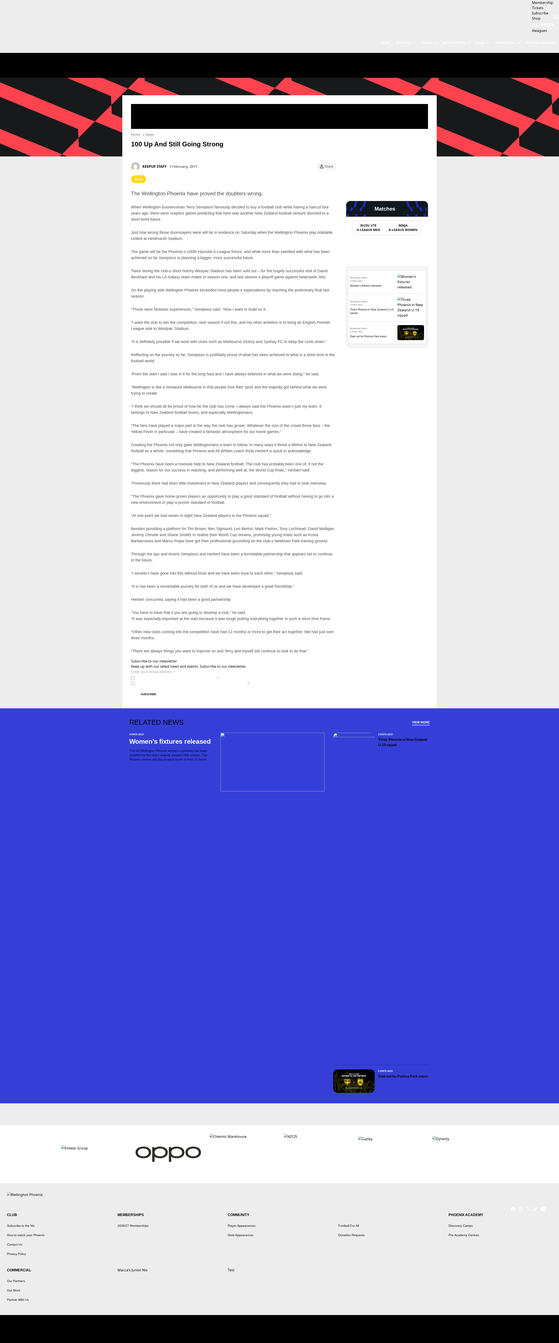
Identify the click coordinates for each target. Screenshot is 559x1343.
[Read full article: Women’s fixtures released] (410, 282)
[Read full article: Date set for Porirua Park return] (410, 332)
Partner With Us (18, 1299)
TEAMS (427, 43)
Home (135, 134)
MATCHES (403, 43)
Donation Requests (351, 1235)
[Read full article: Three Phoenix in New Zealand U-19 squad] (410, 307)
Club (480, 43)
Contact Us (14, 1244)
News (149, 134)
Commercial (505, 43)
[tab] (368, 227)
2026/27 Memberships (132, 1225)
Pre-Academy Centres (464, 1235)
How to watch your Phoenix (26, 1235)
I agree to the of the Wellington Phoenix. (177, 678)
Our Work (13, 1290)
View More (421, 722)
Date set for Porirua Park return (368, 336)
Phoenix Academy (541, 43)
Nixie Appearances (241, 1235)
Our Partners (16, 1281)
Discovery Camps (461, 1225)
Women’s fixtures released (365, 285)
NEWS (385, 43)
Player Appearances (241, 1225)
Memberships (454, 43)
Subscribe (148, 694)
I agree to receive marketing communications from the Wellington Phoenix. (192, 683)
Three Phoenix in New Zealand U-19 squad (402, 742)
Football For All (348, 1225)
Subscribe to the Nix (21, 1225)
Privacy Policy (166, 678)
